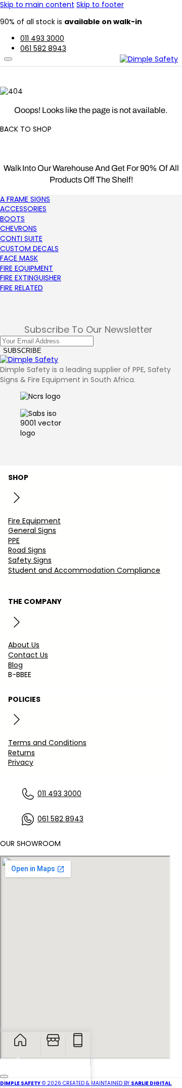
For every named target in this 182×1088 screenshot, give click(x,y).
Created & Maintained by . (117, 1083)
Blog (15, 665)
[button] (7, 1058)
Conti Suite (21, 238)
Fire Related (21, 288)
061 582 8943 (60, 819)
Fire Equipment (26, 268)
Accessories (23, 209)
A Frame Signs (25, 199)
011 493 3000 (59, 794)
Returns (21, 753)
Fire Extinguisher (30, 278)
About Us (23, 645)
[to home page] (20, 1046)
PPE (14, 540)
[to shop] (53, 1046)
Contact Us (28, 655)
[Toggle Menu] (8, 59)
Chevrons (18, 228)
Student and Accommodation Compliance (84, 570)
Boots (12, 219)
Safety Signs (30, 560)
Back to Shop (26, 129)
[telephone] (78, 1046)
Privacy (20, 762)
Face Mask (19, 258)
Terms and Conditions (47, 743)
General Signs (32, 530)
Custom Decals (29, 249)
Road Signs (27, 550)
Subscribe (22, 350)
